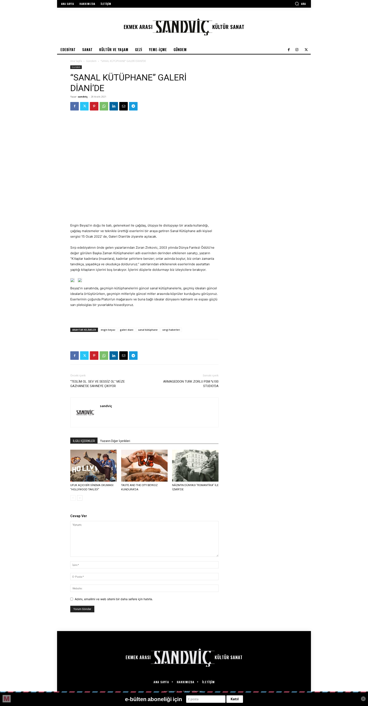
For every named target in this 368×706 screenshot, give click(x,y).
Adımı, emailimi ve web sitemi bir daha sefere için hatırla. (114, 599)
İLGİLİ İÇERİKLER (84, 441)
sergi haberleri (171, 329)
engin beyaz (108, 329)
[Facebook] (74, 106)
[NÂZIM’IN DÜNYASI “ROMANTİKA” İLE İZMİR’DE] (195, 466)
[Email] (123, 106)
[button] (300, 3)
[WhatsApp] (104, 106)
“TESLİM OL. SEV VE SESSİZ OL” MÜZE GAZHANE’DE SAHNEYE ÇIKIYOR (97, 384)
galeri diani (126, 329)
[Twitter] (84, 106)
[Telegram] (133, 106)
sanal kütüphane (148, 329)
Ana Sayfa (76, 61)
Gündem (91, 61)
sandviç (83, 96)
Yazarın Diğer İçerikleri (115, 441)
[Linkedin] (113, 106)
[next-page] (79, 498)
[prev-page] (73, 498)
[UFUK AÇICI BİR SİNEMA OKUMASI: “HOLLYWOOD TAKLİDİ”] (93, 466)
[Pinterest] (94, 106)
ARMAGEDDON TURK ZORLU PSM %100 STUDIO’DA (190, 384)
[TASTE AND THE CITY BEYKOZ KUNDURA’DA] (144, 466)
